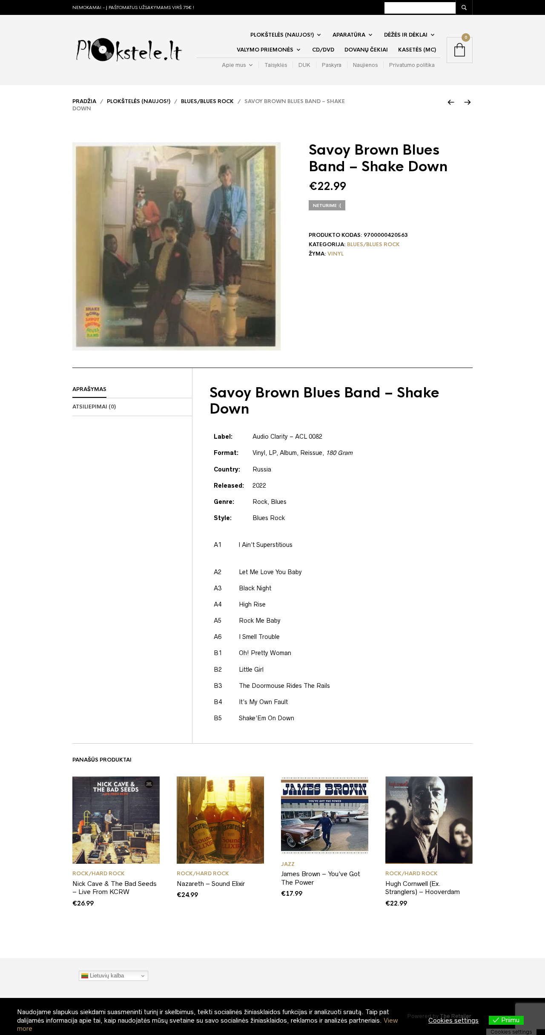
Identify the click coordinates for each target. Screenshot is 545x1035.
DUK (304, 65)
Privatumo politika (412, 65)
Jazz (288, 864)
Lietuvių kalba (106, 975)
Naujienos (365, 65)
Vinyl (335, 253)
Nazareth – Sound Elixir (211, 883)
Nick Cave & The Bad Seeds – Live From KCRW (114, 888)
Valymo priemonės (265, 49)
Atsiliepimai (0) (94, 406)
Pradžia (84, 101)
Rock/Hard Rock (98, 873)
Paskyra (331, 65)
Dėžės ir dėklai (405, 35)
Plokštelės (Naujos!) (282, 35)
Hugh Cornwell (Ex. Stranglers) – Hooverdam (422, 888)
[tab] (132, 390)
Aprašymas (89, 389)
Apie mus (234, 65)
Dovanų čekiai (366, 49)
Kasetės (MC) (417, 49)
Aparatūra (349, 35)
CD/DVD (323, 49)
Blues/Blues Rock (207, 101)
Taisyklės (275, 65)
